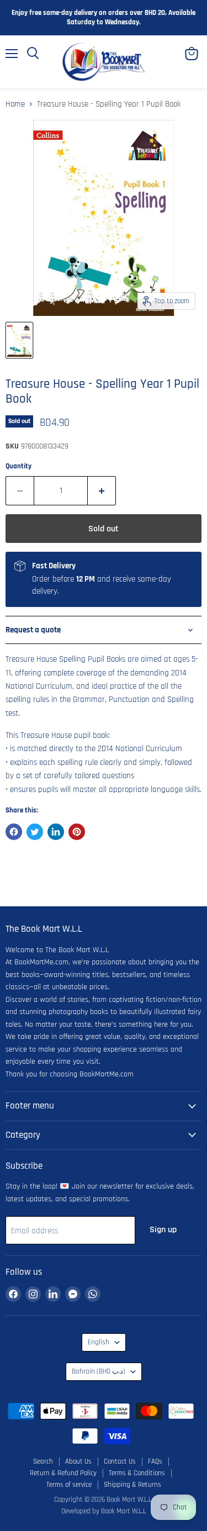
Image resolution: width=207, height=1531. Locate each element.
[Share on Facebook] (14, 831)
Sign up (163, 1229)
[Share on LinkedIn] (55, 831)
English (98, 1342)
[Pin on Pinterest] (76, 831)
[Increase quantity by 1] (102, 490)
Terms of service (69, 1484)
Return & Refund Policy (63, 1473)
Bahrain (98, 1371)
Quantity (18, 466)
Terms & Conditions (137, 1473)
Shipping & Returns (132, 1484)
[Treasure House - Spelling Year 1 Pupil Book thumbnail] (19, 340)
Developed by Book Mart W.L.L (103, 1511)
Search (43, 1461)
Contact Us (120, 1461)
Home (15, 104)
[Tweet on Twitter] (34, 831)
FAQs (155, 1461)
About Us (78, 1461)
